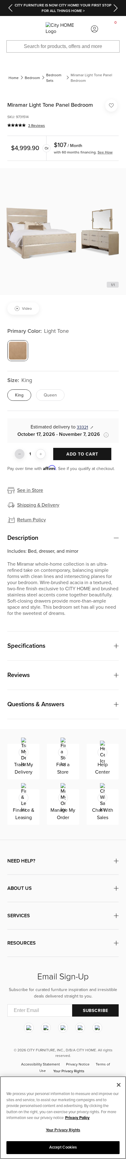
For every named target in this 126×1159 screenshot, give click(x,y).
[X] (63, 1028)
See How (105, 152)
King (19, 395)
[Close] (118, 1085)
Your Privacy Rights (68, 1071)
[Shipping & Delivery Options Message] (104, 434)
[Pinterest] (80, 1028)
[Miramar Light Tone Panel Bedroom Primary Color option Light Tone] (17, 350)
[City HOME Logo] (63, 28)
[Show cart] (115, 29)
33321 (82, 427)
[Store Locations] (31, 29)
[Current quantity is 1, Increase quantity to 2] (41, 454)
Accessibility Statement (40, 1064)
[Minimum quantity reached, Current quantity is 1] (19, 454)
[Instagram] (28, 1028)
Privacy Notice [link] (78, 1064)
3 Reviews (36, 125)
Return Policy (31, 520)
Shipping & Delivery (38, 505)
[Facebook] (45, 1028)
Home (14, 78)
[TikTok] (97, 1028)
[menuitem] (10, 29)
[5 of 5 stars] (16, 125)
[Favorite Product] (111, 105)
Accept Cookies (63, 1147)
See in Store (30, 490)
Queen (50, 395)
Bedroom (32, 78)
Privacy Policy (77, 1117)
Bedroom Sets (53, 78)
